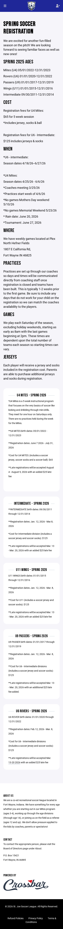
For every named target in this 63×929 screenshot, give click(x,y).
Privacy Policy (35, 918)
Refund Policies (16, 918)
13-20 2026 (14, 762)
